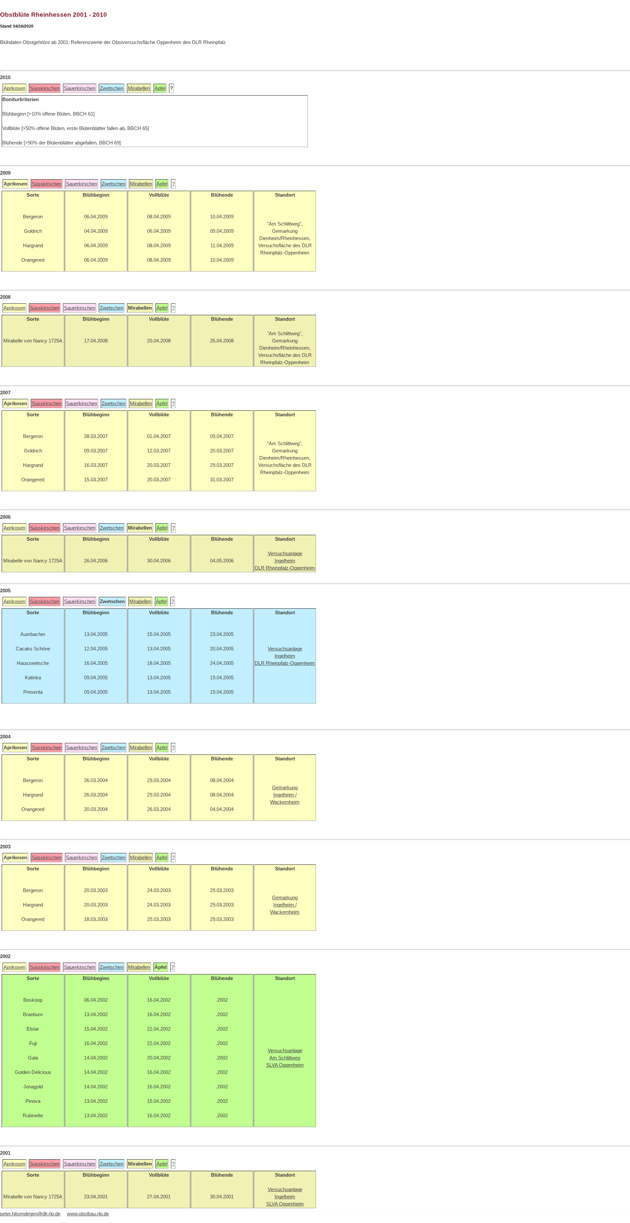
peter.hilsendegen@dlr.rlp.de (30, 1213)
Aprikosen (14, 88)
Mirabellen (139, 88)
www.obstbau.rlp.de (88, 1213)
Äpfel (160, 88)
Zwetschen (111, 88)
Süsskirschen (44, 88)
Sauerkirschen (79, 88)
